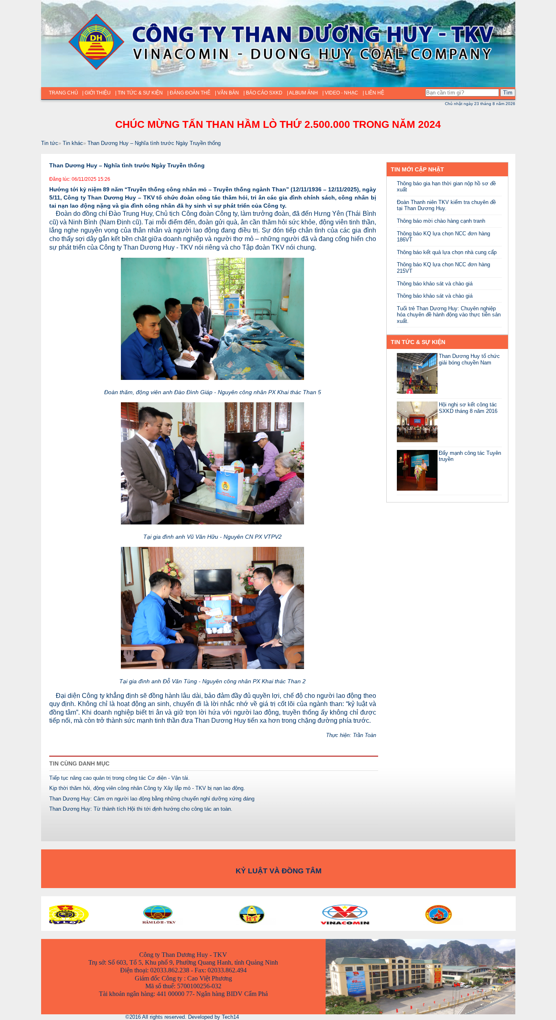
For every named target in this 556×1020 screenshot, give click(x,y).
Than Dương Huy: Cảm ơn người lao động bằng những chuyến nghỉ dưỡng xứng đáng (151, 799)
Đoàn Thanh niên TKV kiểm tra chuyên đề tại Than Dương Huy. (446, 205)
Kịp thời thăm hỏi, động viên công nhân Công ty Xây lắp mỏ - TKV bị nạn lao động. (147, 788)
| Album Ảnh (302, 93)
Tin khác (73, 143)
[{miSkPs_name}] (417, 392)
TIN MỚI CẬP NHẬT (417, 169)
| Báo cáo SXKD (262, 93)
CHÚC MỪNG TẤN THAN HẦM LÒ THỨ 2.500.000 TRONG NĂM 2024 (278, 124)
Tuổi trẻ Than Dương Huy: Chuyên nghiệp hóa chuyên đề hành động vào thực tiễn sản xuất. (449, 314)
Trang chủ (63, 93)
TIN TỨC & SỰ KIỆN (418, 342)
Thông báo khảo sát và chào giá (435, 284)
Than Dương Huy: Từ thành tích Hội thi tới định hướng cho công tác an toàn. (140, 809)
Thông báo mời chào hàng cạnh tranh (441, 221)
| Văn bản (227, 93)
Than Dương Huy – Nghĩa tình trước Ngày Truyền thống (154, 143)
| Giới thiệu (96, 93)
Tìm (507, 93)
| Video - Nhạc (340, 93)
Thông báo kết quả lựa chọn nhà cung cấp (447, 252)
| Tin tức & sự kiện (139, 93)
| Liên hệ (373, 93)
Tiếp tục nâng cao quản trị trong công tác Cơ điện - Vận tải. (119, 778)
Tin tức (49, 143)
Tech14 (230, 1017)
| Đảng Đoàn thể (188, 93)
